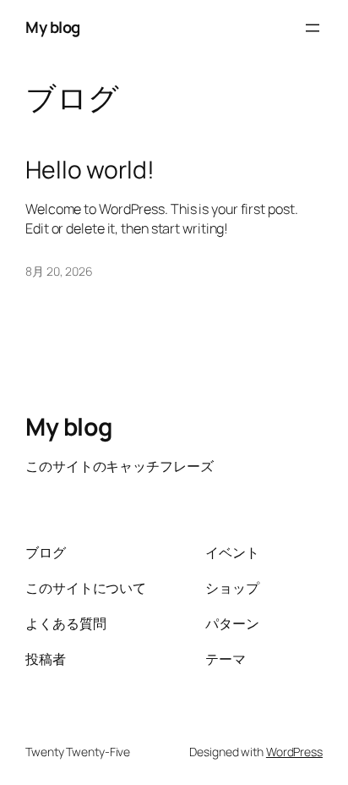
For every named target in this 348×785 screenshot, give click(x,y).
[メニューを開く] (312, 28)
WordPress (294, 752)
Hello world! (90, 170)
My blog (52, 27)
